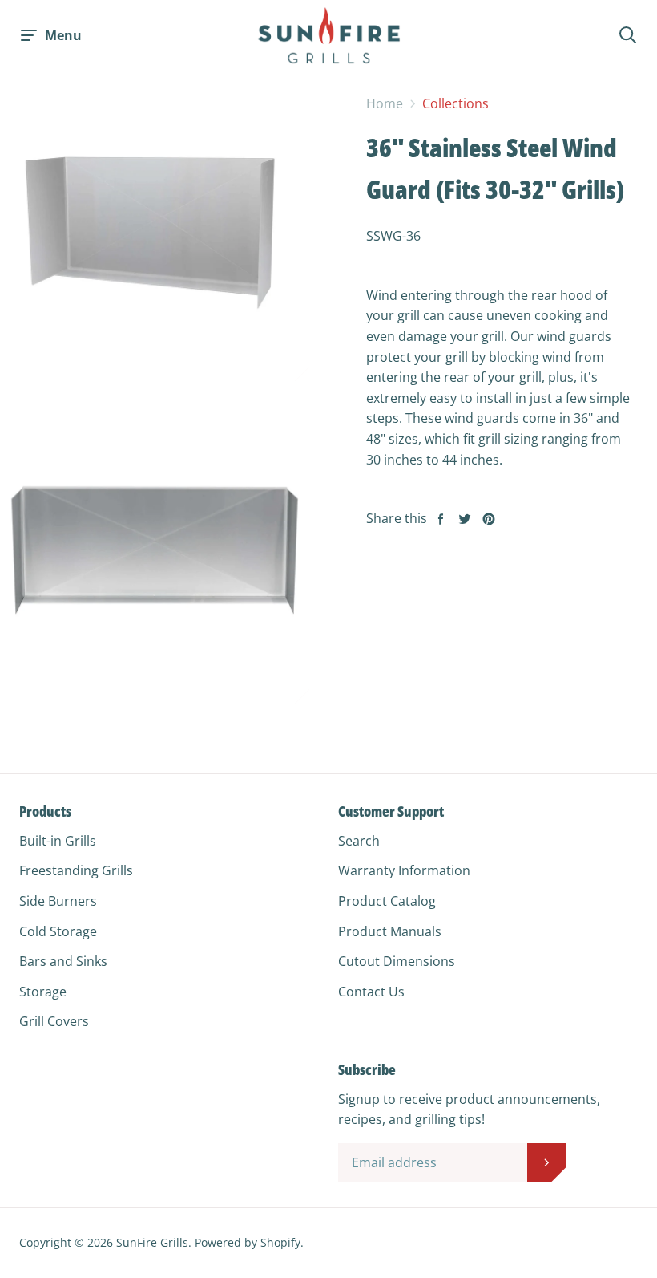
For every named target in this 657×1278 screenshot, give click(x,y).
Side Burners (58, 901)
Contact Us (371, 991)
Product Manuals (389, 931)
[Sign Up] (546, 1162)
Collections (455, 103)
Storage (43, 991)
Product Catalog (387, 901)
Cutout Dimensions (396, 961)
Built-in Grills (57, 841)
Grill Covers (54, 1021)
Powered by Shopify (247, 1242)
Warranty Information (404, 870)
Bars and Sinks (63, 961)
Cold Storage (58, 931)
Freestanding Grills (76, 870)
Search (359, 841)
